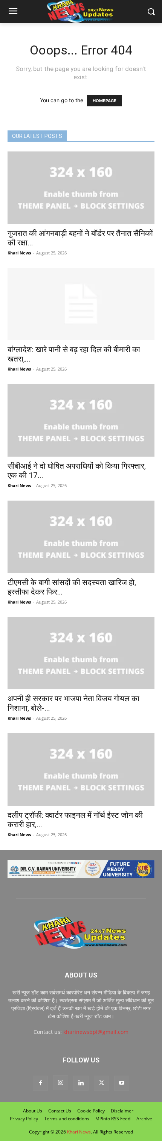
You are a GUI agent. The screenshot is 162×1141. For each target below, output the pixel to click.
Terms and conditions (66, 1118)
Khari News (19, 253)
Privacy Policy (24, 1118)
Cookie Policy (91, 1111)
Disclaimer (122, 1111)
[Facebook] (40, 1083)
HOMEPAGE (104, 100)
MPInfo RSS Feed (112, 1118)
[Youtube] (121, 1083)
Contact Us (59, 1111)
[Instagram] (60, 1082)
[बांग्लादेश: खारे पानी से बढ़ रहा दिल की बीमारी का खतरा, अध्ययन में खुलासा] (81, 304)
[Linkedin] (81, 1083)
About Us (32, 1111)
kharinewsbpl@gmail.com (95, 1031)
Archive (144, 1118)
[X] (101, 1083)
